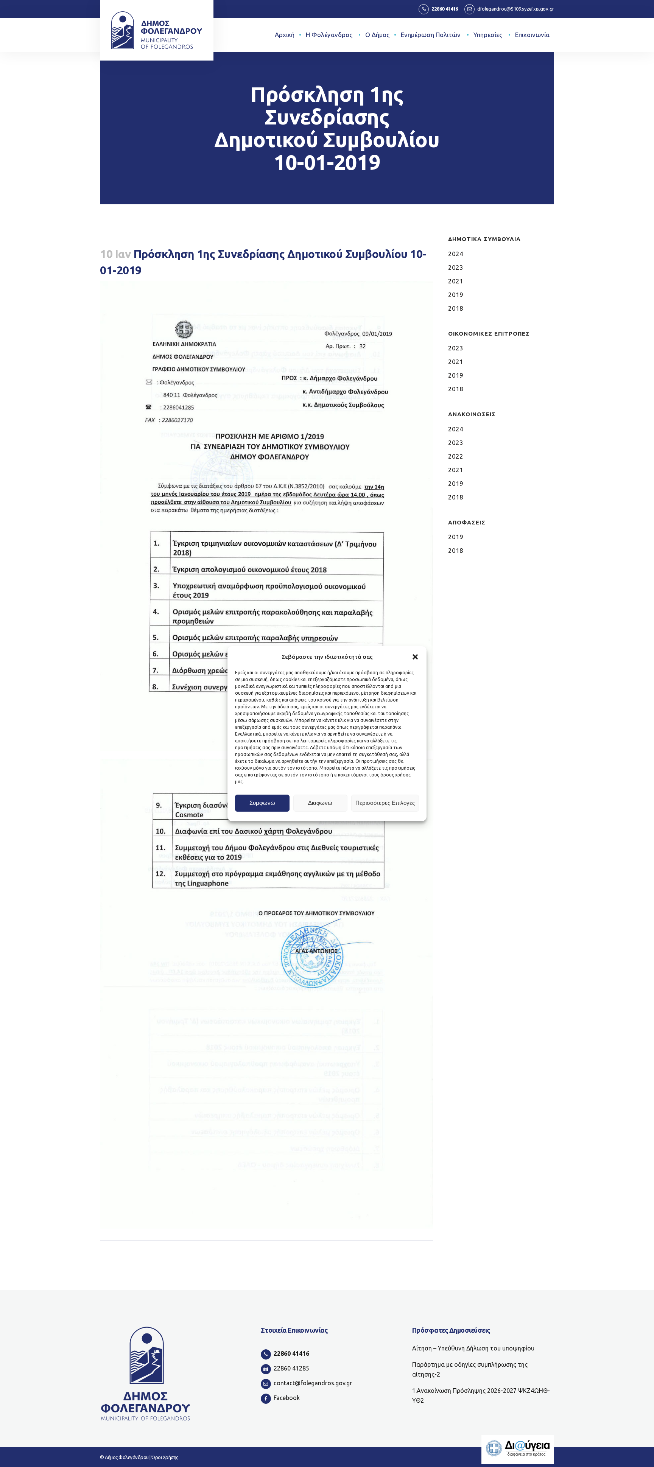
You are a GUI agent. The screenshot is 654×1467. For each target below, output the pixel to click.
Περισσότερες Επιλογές (385, 803)
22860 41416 (444, 8)
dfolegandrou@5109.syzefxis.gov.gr (515, 8)
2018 (455, 308)
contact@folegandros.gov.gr (313, 1383)
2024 (455, 253)
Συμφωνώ (262, 803)
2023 (455, 267)
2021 (455, 281)
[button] (415, 657)
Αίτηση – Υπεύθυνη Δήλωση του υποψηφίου (473, 1348)
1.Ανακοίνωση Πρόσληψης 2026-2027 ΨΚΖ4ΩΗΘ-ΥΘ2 (481, 1395)
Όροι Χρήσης (164, 1457)
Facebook (287, 1397)
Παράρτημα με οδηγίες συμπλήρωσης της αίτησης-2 (470, 1369)
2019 (455, 294)
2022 (455, 456)
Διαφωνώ (320, 803)
